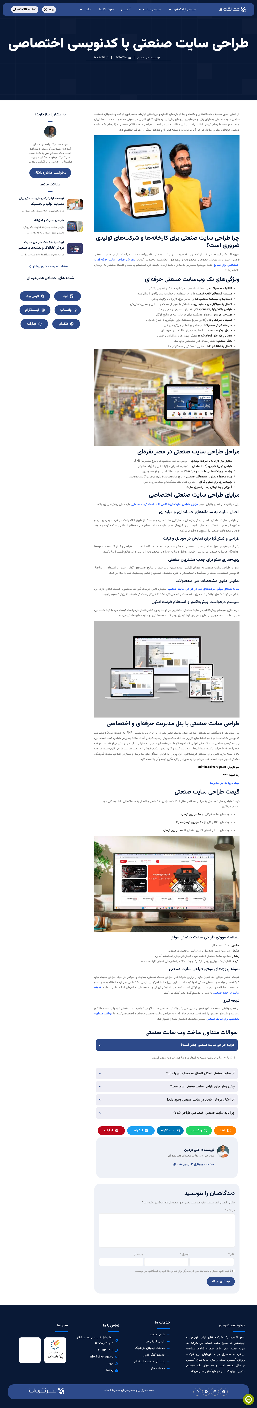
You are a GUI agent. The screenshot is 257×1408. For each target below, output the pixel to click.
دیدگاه (230, 1210)
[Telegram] (206, 1392)
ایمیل (184, 1254)
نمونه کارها (106, 9)
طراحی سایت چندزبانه (49, 220)
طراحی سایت (152, 9)
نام (231, 1254)
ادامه (88, 9)
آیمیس (125, 9)
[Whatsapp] (197, 1392)
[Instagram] (215, 1392)
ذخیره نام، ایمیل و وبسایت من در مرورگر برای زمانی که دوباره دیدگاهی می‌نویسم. (183, 1271)
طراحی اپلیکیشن (184, 9)
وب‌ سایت (137, 1254)
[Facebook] (224, 1392)
